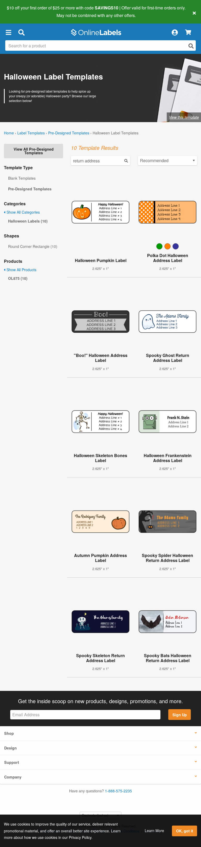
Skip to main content (19, 11)
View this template (184, 117)
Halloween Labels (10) (28, 221)
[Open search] (191, 46)
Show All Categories (22, 212)
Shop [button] (9, 733)
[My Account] (174, 32)
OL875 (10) (17, 278)
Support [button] (11, 762)
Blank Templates (22, 178)
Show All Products (20, 269)
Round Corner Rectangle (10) (32, 246)
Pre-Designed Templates (68, 132)
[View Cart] (188, 32)
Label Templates (31, 132)
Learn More (154, 830)
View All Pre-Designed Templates (34, 150)
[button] (8, 32)
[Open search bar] (21, 32)
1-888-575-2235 (118, 790)
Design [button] (10, 748)
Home (9, 132)
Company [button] (12, 777)
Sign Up (179, 714)
